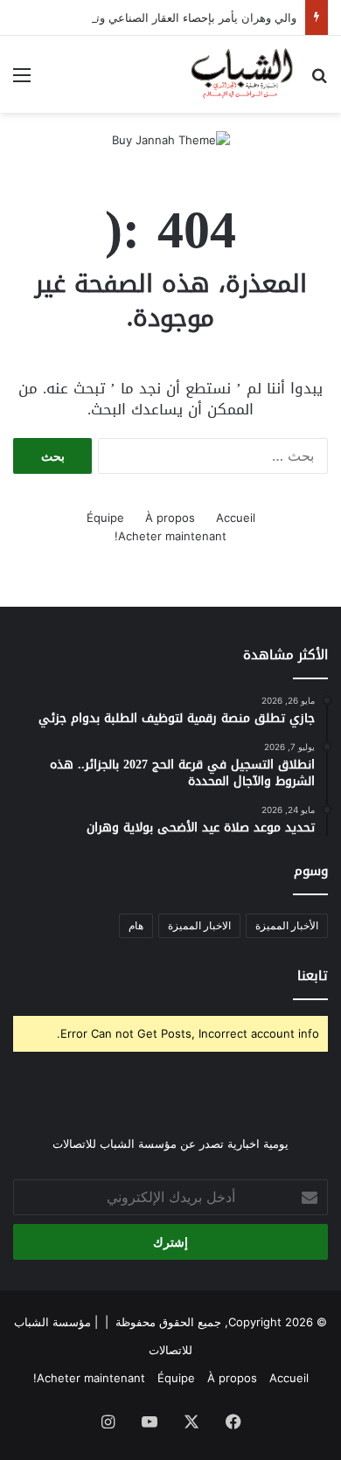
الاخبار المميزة (199, 925)
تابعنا (312, 975)
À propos (170, 518)
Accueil (235, 518)
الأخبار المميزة (286, 925)
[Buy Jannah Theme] (171, 139)
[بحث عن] (319, 81)
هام (136, 925)
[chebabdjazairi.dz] (243, 74)
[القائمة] (22, 81)
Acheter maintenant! (170, 536)
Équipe (105, 518)
